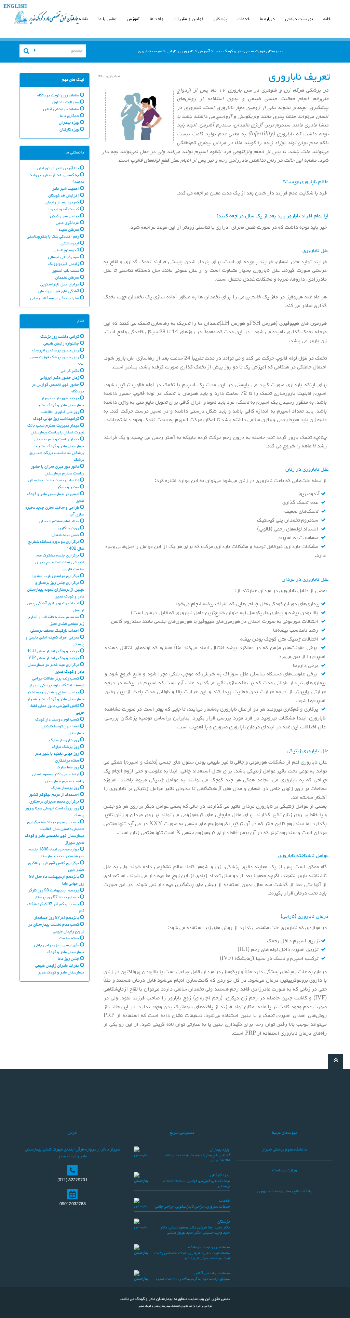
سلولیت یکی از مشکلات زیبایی (55, 298)
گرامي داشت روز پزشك (60, 337)
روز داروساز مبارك (64, 740)
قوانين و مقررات (188, 19)
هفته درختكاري (67, 760)
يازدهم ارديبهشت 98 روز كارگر (54, 890)
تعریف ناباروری (150, 51)
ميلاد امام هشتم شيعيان (59, 521)
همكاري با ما (70, 116)
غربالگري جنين (68, 223)
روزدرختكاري (69, 528)
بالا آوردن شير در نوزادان (58, 168)
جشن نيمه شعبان (66, 535)
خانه (327, 19)
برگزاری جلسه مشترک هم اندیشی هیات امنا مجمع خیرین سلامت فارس (59, 562)
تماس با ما (107, 19)
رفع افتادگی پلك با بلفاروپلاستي (53, 236)
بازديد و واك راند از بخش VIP (54, 658)
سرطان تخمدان (67, 277)
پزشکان (223, 1222)
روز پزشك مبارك (66, 747)
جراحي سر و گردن (65, 216)
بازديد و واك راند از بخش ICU (54, 651)
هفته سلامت (69, 938)
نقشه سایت (78, 19)
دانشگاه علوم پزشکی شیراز (284, 1149)
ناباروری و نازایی (180, 51)
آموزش (133, 19)
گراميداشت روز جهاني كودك (56, 419)
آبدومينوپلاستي (67, 250)
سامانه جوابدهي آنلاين (61, 109)
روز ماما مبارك (68, 767)
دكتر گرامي (70, 371)
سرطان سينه (69, 230)
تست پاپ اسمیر (66, 271)
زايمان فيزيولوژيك (64, 264)
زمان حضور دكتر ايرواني (60, 378)
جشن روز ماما (69, 959)
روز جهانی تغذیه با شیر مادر (57, 754)
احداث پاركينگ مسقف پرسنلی (55, 631)
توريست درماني (299, 19)
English (15, 7)
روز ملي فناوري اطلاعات (60, 412)
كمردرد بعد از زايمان (62, 202)
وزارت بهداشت (284, 1170)
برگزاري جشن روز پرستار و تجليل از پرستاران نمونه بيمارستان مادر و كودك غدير (55, 590)
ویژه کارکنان (220, 1175)
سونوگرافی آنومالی (64, 257)
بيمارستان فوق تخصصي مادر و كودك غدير (249, 51)
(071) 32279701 (72, 1180)
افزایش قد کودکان (64, 195)
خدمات (244, 19)
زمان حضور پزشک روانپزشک (56, 350)
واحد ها (156, 19)
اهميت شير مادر (66, 189)
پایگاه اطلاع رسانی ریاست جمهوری (284, 1191)
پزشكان (220, 19)
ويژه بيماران (69, 123)
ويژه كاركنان (69, 129)
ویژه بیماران (220, 1149)
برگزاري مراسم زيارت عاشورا (55, 576)
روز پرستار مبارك (65, 788)
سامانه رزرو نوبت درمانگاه (58, 95)
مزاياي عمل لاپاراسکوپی (60, 284)
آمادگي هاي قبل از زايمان (59, 291)
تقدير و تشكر (68, 487)
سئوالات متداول (66, 102)
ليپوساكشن (70, 243)
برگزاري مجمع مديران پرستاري (54, 801)
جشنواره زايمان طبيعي (61, 343)
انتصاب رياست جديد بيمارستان (54, 480)
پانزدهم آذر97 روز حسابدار (57, 918)
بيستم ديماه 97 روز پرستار (57, 897)
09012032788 (72, 1204)
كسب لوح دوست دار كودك (57, 719)
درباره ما (267, 19)
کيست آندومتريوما (64, 209)
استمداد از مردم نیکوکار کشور (54, 795)
